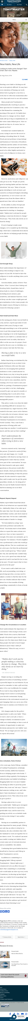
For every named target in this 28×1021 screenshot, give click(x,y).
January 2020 (12, 60)
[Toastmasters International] (14, 1)
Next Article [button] (21, 937)
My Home (9, 4)
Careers (1, 997)
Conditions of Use (4, 990)
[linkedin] (24, 79)
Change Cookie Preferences (6, 999)
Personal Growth (3, 60)
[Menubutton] (2, 1)
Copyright (2, 994)
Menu (14, 19)
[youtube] (26, 79)
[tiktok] (23, 79)
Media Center (3, 995)
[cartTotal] (2, 4)
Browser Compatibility (4, 992)
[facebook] (22, 79)
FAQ (1, 987)
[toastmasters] (14, 8)
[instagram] (27, 79)
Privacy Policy (3, 989)
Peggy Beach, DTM (7, 75)
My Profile (19, 4)
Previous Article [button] (7, 937)
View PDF (18, 15)
